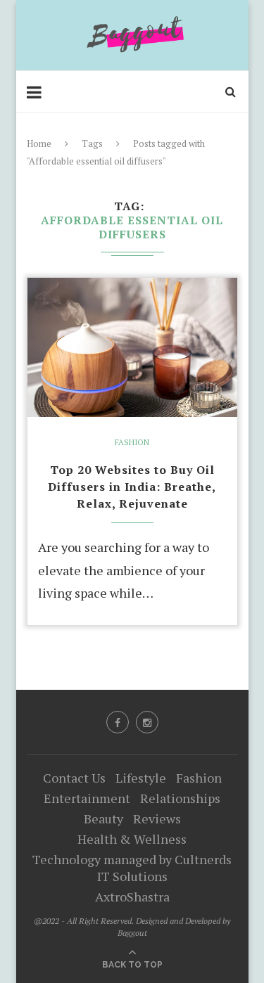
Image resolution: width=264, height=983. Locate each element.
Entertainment (87, 798)
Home (39, 143)
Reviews (157, 818)
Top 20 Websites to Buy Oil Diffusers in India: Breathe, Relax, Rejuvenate (132, 486)
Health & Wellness (132, 838)
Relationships (180, 798)
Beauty (103, 818)
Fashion (132, 442)
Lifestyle (140, 777)
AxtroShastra (132, 896)
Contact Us (74, 777)
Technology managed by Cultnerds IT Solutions (132, 868)
